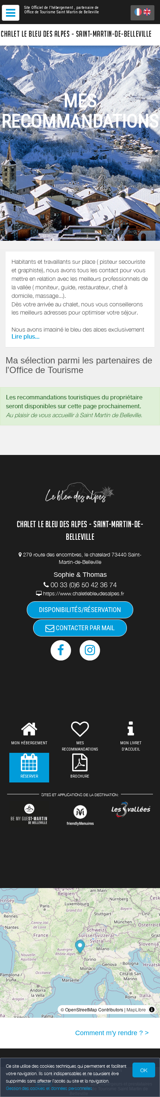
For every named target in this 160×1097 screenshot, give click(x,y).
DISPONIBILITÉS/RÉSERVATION (80, 610)
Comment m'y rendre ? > (112, 1033)
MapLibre (136, 1009)
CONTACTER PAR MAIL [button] (84, 628)
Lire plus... (25, 336)
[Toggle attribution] (151, 1009)
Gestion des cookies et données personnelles (49, 1088)
